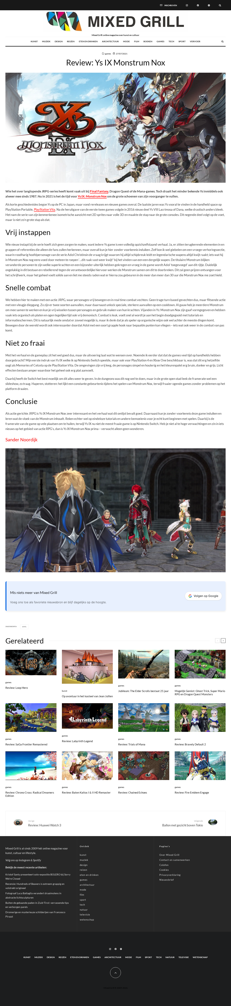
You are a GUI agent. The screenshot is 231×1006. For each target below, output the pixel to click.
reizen (71, 41)
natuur (84, 909)
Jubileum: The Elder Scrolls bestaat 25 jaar (143, 691)
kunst (34, 41)
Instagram (24, 860)
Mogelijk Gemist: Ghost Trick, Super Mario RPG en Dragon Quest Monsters (200, 692)
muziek (46, 41)
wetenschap (87, 919)
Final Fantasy (99, 191)
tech (171, 41)
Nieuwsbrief (166, 879)
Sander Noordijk (21, 439)
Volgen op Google (206, 596)
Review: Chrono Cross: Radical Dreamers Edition (29, 794)
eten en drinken (88, 41)
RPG (25, 627)
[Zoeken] (220, 5)
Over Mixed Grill (169, 854)
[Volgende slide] (223, 640)
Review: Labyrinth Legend (77, 741)
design (59, 41)
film (136, 41)
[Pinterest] (197, 5)
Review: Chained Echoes (132, 792)
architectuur (110, 41)
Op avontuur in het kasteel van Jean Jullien (87, 696)
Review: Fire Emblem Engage (192, 792)
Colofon (164, 865)
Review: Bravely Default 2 (190, 744)
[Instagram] (186, 5)
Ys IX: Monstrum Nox (92, 196)
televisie (85, 914)
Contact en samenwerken (174, 859)
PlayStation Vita (44, 209)
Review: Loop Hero (16, 687)
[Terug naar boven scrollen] (115, 972)
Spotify (37, 860)
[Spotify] (208, 5)
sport (182, 41)
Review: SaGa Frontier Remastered (26, 744)
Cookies (164, 869)
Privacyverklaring (170, 874)
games (160, 41)
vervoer (195, 41)
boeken (147, 41)
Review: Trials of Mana (131, 744)
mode (126, 41)
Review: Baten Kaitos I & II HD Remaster (86, 792)
